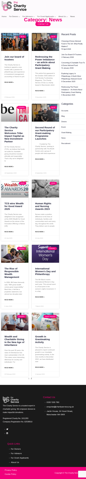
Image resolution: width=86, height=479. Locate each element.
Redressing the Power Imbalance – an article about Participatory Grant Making (45, 62)
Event (63, 127)
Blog (63, 116)
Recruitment (65, 143)
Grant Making (66, 132)
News (72, 16)
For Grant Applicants (45, 16)
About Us (62, 16)
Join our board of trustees (71, 54)
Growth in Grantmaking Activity (42, 339)
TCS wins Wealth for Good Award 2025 (14, 206)
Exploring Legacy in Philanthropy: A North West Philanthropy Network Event (71, 76)
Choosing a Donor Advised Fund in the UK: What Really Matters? (72, 43)
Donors (64, 122)
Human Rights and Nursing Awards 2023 (43, 206)
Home (4, 16)
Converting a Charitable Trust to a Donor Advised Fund (73, 64)
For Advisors (28, 16)
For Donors (13, 16)
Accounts (64, 111)
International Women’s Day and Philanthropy (45, 271)
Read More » (9, 82)
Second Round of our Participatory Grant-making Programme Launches (45, 133)
